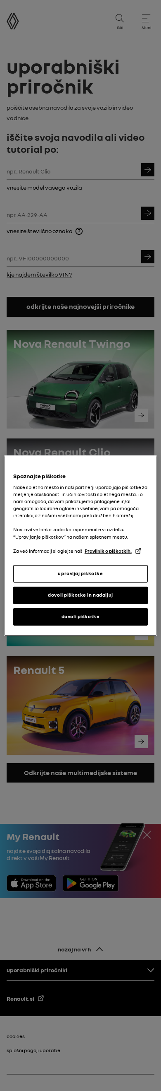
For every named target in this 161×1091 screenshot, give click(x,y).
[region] (80, 545)
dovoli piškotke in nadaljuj (80, 595)
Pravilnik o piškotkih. (108, 551)
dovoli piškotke (81, 616)
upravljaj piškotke (80, 573)
